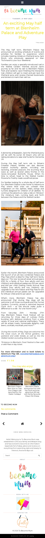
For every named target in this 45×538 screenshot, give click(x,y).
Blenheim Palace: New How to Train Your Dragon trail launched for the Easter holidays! (15, 390)
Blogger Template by (22, 536)
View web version (22, 432)
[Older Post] (41, 423)
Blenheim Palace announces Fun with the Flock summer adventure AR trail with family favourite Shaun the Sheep (32, 391)
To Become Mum (26, 531)
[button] (22, 2)
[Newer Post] (4, 423)
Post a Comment (9, 414)
